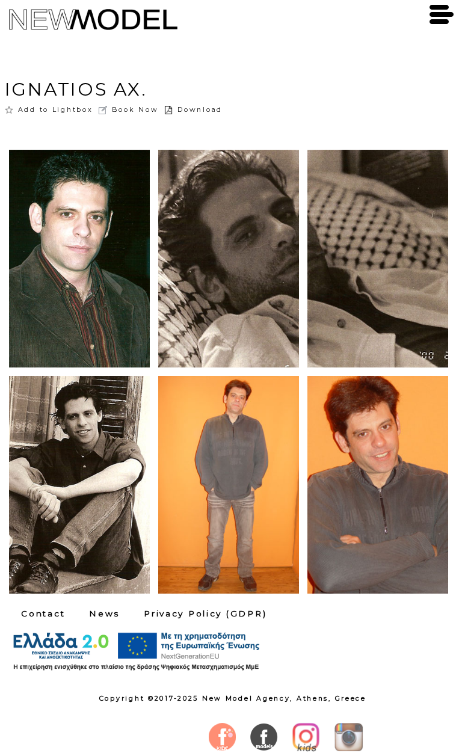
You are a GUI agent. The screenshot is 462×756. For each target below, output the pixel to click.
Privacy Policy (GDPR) (205, 613)
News (104, 613)
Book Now (135, 109)
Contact (43, 613)
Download (200, 109)
